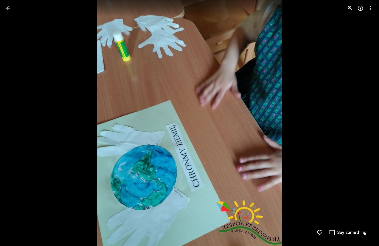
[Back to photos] (8, 8)
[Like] (320, 233)
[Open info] (360, 8)
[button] (14, 123)
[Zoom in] (350, 8)
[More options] (371, 8)
